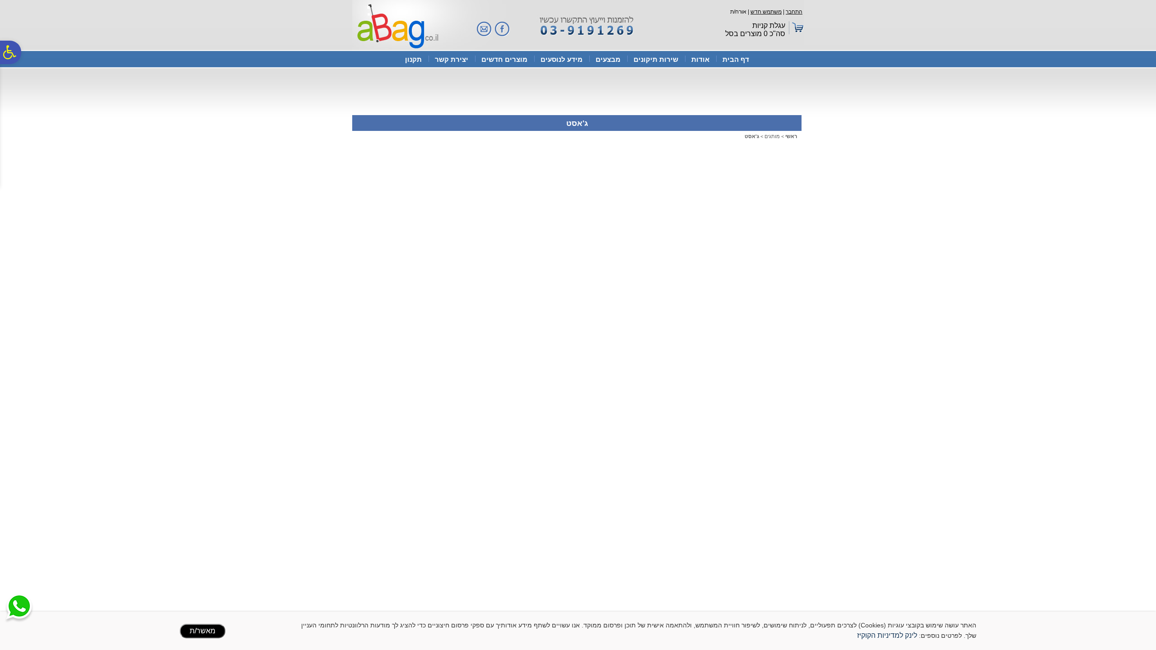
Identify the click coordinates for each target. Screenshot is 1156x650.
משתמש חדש (766, 12)
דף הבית (735, 59)
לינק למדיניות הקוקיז (887, 635)
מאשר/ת (202, 631)
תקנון (413, 59)
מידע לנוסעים (562, 59)
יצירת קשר (451, 59)
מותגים (772, 136)
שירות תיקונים (656, 59)
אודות (700, 59)
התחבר (794, 12)
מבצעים (608, 59)
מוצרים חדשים (504, 59)
